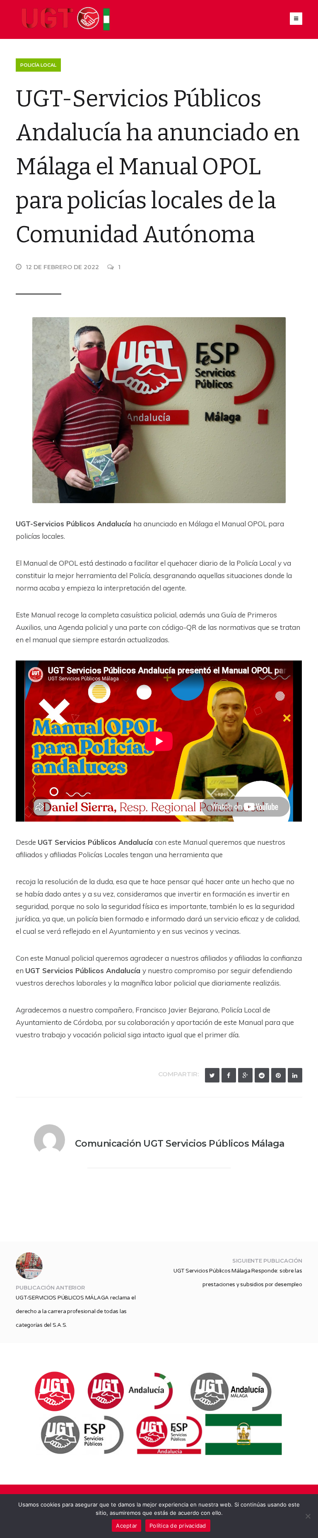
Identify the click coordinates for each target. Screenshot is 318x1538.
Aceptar (126, 1525)
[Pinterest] (278, 1075)
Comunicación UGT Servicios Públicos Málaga (179, 1143)
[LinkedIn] (295, 1075)
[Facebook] (229, 1075)
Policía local (38, 65)
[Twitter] (212, 1075)
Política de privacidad (177, 1525)
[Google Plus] (245, 1075)
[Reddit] (262, 1075)
